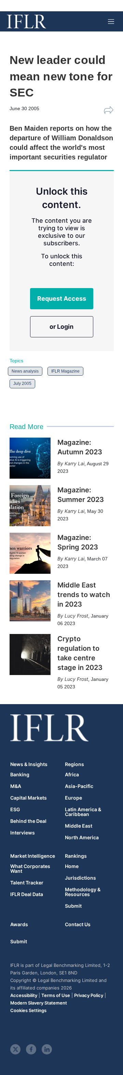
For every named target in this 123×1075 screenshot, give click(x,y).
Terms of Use (55, 995)
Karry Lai (74, 463)
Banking (19, 774)
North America (82, 837)
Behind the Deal (28, 821)
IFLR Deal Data (26, 894)
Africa (72, 774)
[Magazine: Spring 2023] (30, 553)
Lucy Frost (76, 616)
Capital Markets (28, 797)
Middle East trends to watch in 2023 (83, 594)
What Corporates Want (30, 868)
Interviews (22, 832)
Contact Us (78, 924)
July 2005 (22, 383)
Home (72, 866)
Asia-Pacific (79, 786)
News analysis (25, 371)
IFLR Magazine (65, 371)
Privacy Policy (88, 995)
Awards (19, 924)
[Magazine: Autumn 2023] (30, 458)
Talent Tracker (26, 882)
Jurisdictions (80, 878)
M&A (15, 786)
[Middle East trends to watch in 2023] (30, 600)
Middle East (78, 826)
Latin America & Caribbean (83, 812)
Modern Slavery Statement (38, 1003)
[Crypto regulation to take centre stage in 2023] (30, 654)
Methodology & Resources (82, 892)
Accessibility (23, 995)
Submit (73, 906)
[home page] (26, 21)
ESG (15, 809)
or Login (61, 326)
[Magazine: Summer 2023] (30, 505)
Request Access (61, 298)
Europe (73, 797)
